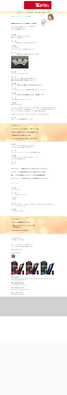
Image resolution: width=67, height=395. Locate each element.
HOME (36, 12)
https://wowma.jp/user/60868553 (17, 294)
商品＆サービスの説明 (42, 12)
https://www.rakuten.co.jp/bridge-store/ (18, 284)
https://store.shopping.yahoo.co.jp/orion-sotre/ (20, 289)
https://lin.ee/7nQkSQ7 (15, 252)
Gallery (48, 12)
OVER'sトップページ (21, 12)
